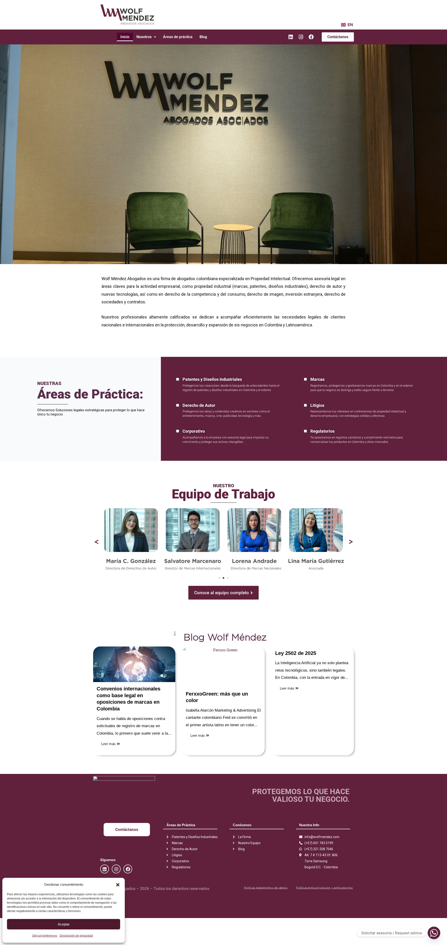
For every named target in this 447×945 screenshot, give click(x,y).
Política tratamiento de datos (266, 887)
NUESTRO (223, 485)
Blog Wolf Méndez (225, 637)
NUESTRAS (49, 383)
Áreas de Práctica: (90, 394)
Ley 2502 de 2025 (295, 653)
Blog (203, 37)
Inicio (124, 37)
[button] (117, 884)
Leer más (108, 744)
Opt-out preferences (44, 935)
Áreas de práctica (178, 37)
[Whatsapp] (434, 933)
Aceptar (64, 924)
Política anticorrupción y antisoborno (324, 887)
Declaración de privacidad (76, 935)
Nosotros (144, 37)
